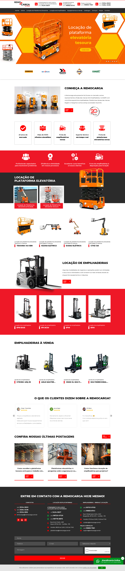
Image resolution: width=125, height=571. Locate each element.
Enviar (62, 558)
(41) (22, 507)
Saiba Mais (67, 110)
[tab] (106, 61)
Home (17, 10)
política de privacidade (90, 567)
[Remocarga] (62, 38)
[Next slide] (121, 38)
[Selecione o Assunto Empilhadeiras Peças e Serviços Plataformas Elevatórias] (95, 544)
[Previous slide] (3, 38)
